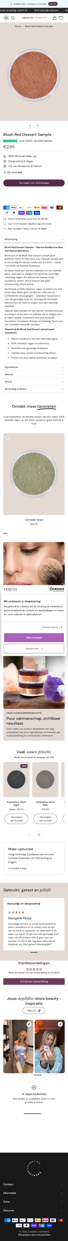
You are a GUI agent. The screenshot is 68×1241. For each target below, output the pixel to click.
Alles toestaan (34, 637)
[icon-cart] (53, 18)
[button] (61, 18)
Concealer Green (34, 519)
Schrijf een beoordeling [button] (34, 981)
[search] (13, 18)
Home (18, 26)
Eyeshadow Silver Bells (45, 803)
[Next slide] (37, 125)
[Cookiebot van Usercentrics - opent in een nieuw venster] (49, 590)
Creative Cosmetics (38, 1231)
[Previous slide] (29, 834)
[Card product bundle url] (45, 779)
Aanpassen (32, 648)
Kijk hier (53, 4)
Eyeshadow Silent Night (16, 803)
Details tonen (50, 627)
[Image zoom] (34, 75)
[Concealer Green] (34, 474)
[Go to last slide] (30, 125)
